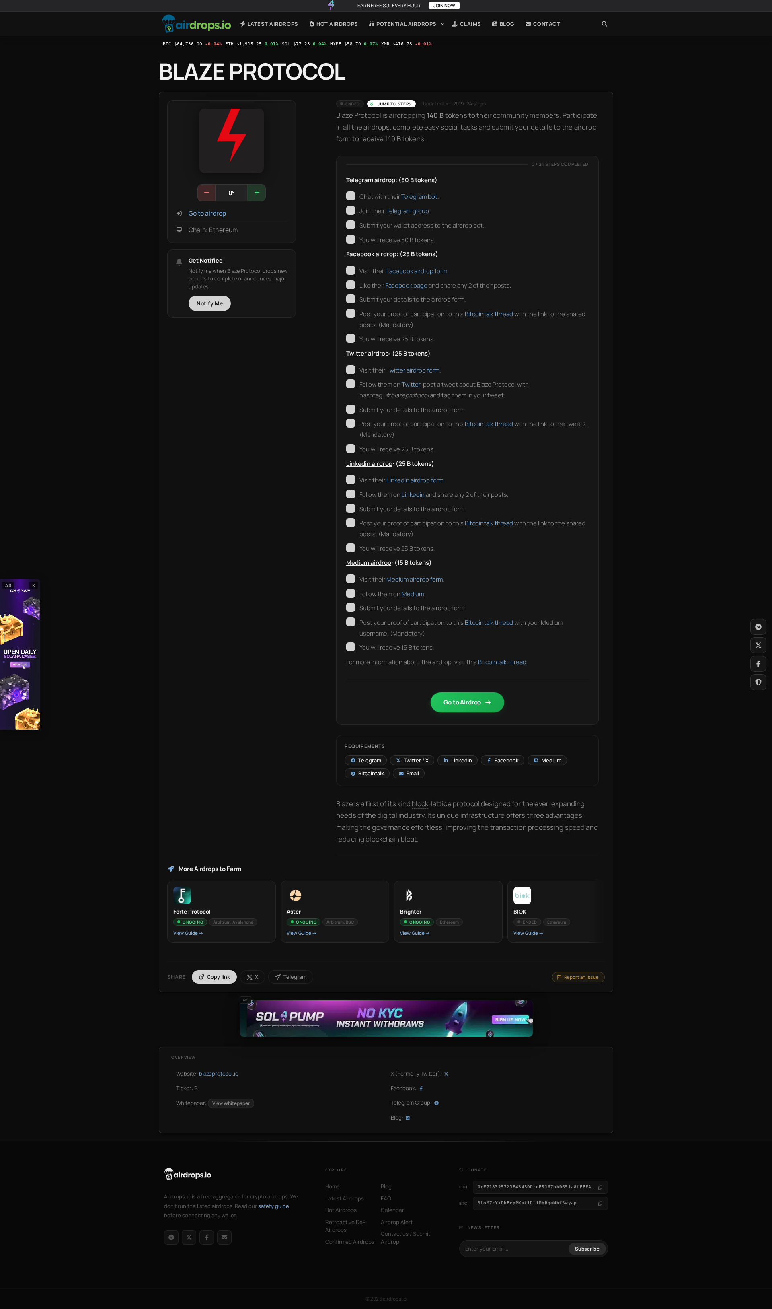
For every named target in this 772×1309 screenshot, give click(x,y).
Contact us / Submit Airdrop (405, 1237)
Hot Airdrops (336, 23)
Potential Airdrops (406, 23)
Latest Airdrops (272, 23)
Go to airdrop (207, 213)
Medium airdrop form (414, 579)
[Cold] (207, 193)
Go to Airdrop (462, 702)
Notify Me (210, 303)
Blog (506, 23)
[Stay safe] (758, 682)
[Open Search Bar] (604, 24)
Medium (413, 594)
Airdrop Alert (397, 1222)
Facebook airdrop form (416, 271)
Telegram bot (419, 196)
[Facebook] (206, 1237)
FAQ (386, 1198)
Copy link (218, 976)
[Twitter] (758, 645)
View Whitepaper (231, 1103)
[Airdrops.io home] (188, 1174)
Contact (546, 23)
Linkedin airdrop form (414, 480)
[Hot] (256, 193)
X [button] (33, 585)
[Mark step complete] (350, 195)
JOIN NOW (444, 5)
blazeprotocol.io (218, 1073)
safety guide (273, 1206)
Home (196, 24)
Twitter (411, 384)
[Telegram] (171, 1237)
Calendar (392, 1210)
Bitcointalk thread (489, 314)
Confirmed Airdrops (349, 1241)
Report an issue (581, 977)
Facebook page (406, 285)
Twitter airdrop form (412, 370)
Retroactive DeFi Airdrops (346, 1226)
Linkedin (413, 494)
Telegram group (407, 211)
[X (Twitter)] (189, 1237)
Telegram (294, 976)
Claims (469, 23)
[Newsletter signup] (224, 1237)
